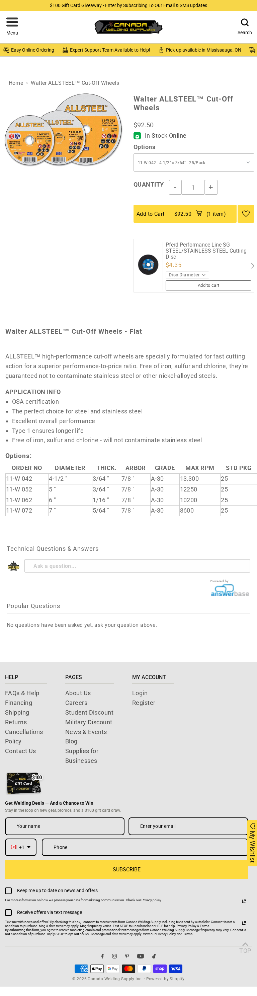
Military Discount (88, 722)
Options (144, 146)
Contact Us (20, 750)
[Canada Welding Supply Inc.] (128, 27)
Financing (18, 702)
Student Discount (89, 712)
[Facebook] (102, 956)
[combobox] (20, 847)
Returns (16, 722)
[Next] (252, 266)
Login (140, 692)
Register (144, 702)
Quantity (149, 184)
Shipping (17, 712)
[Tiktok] (154, 956)
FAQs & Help (22, 692)
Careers (76, 702)
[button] (12, 27)
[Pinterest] (127, 956)
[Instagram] (114, 956)
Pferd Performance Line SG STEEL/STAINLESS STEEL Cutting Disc (206, 251)
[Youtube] (140, 956)
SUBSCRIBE (127, 869)
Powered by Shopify (165, 979)
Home (16, 83)
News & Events (86, 731)
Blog (71, 741)
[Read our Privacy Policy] (244, 901)
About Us (78, 692)
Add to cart (209, 285)
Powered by (219, 581)
